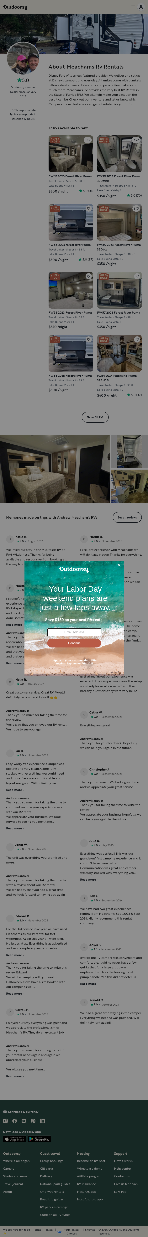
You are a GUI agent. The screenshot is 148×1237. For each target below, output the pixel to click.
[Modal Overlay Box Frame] (74, 618)
